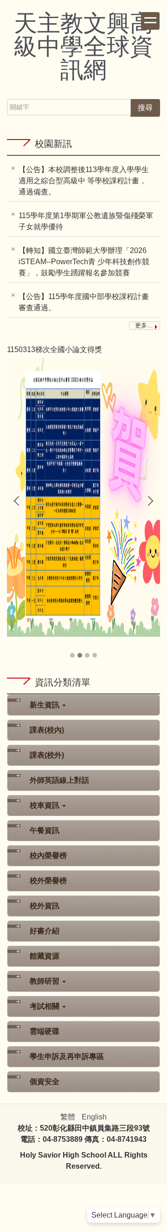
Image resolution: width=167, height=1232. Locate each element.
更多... (144, 325)
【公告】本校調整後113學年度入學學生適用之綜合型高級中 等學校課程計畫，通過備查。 (84, 181)
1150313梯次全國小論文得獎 (54, 349)
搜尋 (145, 108)
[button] (18, 501)
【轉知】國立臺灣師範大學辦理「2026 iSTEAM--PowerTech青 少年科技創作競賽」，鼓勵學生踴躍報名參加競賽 (84, 261)
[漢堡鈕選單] (150, 21)
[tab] (72, 655)
